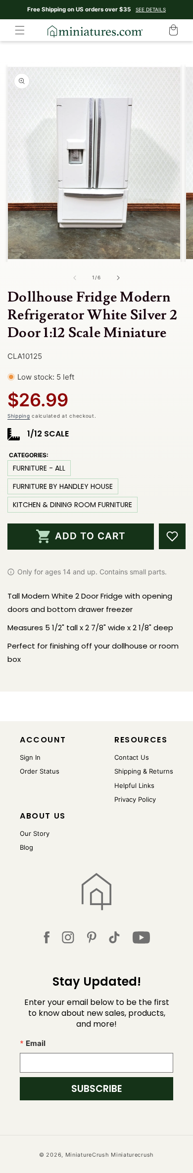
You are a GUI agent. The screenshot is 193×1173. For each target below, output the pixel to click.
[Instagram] (68, 939)
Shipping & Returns (143, 771)
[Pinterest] (91, 939)
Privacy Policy (135, 799)
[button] (20, 30)
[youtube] (141, 939)
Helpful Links (134, 785)
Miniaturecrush (132, 1154)
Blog (26, 847)
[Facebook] (46, 939)
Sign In (30, 757)
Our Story (34, 833)
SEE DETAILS (151, 9)
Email (36, 1043)
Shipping (18, 416)
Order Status (39, 771)
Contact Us (131, 757)
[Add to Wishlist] (172, 536)
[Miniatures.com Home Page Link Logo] (97, 892)
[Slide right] (118, 278)
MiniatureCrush (87, 1154)
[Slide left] (75, 278)
